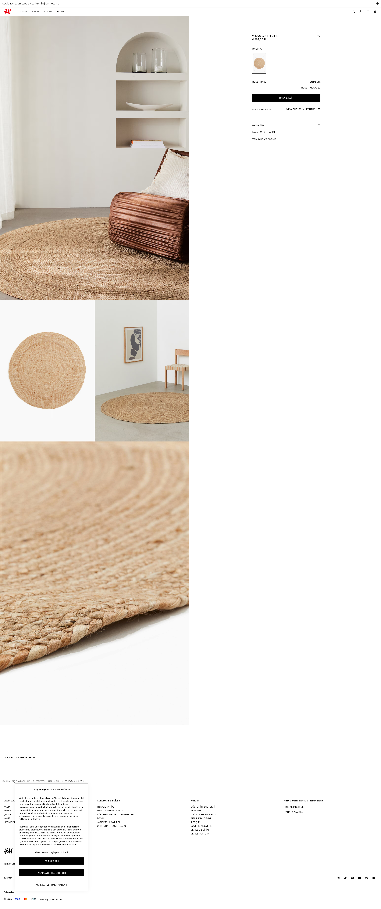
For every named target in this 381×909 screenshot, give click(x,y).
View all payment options (51, 899)
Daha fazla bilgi (294, 812)
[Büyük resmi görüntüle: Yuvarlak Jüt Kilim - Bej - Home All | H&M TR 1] (94, 158)
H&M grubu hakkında (110, 810)
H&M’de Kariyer (106, 806)
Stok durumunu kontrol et (303, 109)
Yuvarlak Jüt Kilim (76, 781)
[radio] (259, 63)
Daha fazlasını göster (18, 757)
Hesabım (195, 810)
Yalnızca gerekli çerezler (52, 873)
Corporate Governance (112, 826)
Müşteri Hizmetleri (202, 806)
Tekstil (41, 781)
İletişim (195, 822)
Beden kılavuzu (310, 87)
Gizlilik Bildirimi (200, 818)
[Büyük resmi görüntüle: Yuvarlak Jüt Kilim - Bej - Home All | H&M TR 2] (47, 370)
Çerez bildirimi (199, 830)
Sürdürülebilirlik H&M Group (115, 814)
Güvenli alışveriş (201, 826)
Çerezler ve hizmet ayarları (51, 884)
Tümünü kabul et (51, 861)
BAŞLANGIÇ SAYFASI (13, 781)
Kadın (23, 11)
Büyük (59, 781)
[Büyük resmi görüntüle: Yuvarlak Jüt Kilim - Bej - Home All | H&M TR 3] (142, 370)
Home (60, 11)
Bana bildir (286, 98)
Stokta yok (315, 81)
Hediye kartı (11, 822)
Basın (100, 818)
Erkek (36, 11)
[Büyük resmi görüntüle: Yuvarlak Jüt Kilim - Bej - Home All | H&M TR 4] (94, 583)
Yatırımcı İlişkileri (108, 822)
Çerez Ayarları (200, 833)
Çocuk (48, 11)
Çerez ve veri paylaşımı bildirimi (51, 852)
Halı (50, 781)
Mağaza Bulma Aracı (203, 814)
